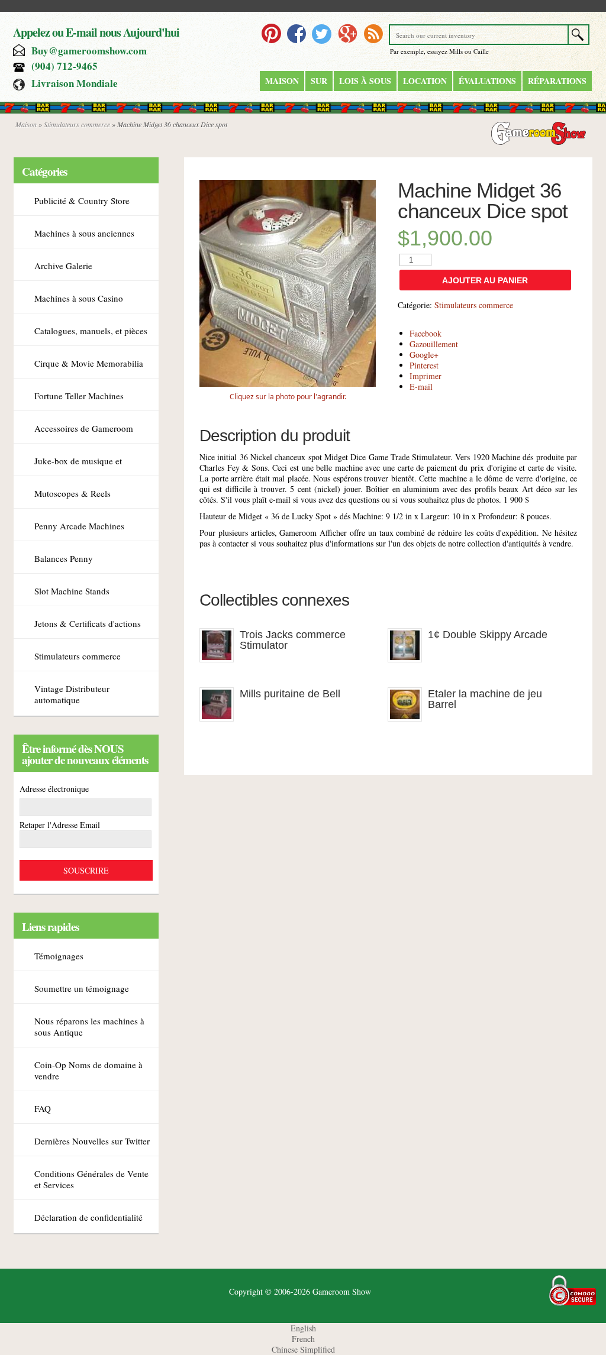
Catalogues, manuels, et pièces (90, 331)
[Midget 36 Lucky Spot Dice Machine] (287, 383)
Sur (319, 81)
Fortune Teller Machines (79, 396)
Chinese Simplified (303, 1349)
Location (425, 81)
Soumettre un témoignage (81, 988)
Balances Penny (63, 558)
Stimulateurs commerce (77, 124)
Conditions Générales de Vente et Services (91, 1179)
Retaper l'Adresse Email (60, 824)
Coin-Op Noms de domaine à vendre (88, 1070)
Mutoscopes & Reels (72, 493)
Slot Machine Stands (71, 591)
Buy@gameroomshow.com (89, 50)
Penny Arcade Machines (79, 526)
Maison (282, 81)
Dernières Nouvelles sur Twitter (92, 1141)
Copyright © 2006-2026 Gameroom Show (300, 1291)
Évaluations (487, 81)
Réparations (557, 81)
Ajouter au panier (485, 280)
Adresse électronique (54, 788)
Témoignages (58, 956)
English (303, 1328)
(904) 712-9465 (64, 66)
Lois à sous (365, 81)
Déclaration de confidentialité (88, 1217)
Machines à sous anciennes (84, 233)
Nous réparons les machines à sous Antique (89, 1026)
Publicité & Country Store (82, 200)
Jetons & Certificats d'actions (87, 623)
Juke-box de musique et (78, 461)
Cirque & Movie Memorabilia (88, 363)
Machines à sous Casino (78, 298)
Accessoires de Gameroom (83, 428)
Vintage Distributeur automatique (71, 694)
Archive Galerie (63, 265)
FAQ (42, 1108)
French (303, 1338)
